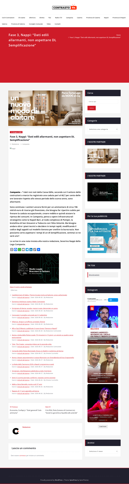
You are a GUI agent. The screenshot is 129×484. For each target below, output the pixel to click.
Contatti (57, 24)
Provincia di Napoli (119, 18)
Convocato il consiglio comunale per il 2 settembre (29, 315)
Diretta (42, 18)
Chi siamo (21, 18)
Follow (114, 300)
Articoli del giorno (23, 297)
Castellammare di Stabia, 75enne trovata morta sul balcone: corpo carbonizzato (39, 295)
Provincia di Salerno (18, 24)
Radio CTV (58, 18)
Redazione (15, 144)
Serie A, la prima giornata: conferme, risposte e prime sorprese (33, 378)
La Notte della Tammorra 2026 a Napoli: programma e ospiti (33, 364)
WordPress (58, 480)
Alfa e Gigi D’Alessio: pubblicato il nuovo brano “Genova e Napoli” (34, 328)
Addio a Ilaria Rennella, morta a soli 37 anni (27, 384)
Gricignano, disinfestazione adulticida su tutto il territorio (31, 371)
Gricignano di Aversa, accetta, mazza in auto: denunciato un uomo (35, 308)
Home (118, 35)
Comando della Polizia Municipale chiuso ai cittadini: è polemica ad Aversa (37, 351)
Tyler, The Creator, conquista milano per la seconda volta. (32, 344)
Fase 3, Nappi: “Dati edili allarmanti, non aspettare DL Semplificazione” (95, 37)
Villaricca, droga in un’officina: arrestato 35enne (28, 322)
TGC (49, 18)
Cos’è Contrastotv (8, 18)
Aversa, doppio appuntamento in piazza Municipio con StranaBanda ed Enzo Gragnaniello (43, 358)
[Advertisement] (64, 63)
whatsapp (28, 287)
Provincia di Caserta (93, 18)
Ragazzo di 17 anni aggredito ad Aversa (25, 391)
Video (49, 24)
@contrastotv (94, 275)
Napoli (106, 18)
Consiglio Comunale (36, 24)
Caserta (79, 18)
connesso (22, 455)
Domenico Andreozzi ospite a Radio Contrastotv (28, 302)
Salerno (4, 24)
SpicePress (73, 480)
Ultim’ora (32, 18)
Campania (69, 18)
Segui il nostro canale (17, 287)
